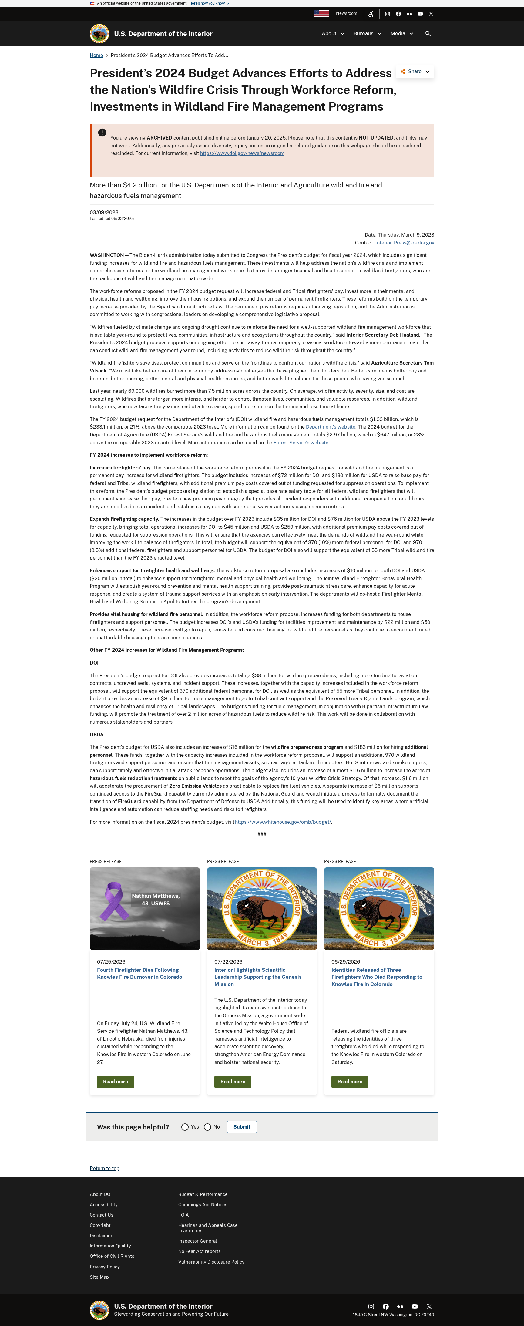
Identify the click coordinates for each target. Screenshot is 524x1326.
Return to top (104, 1168)
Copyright (100, 1225)
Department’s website (330, 427)
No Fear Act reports (199, 1251)
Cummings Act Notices (202, 1204)
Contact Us (101, 1214)
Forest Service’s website (301, 443)
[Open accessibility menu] (371, 14)
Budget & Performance (203, 1194)
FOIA (183, 1214)
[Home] (99, 33)
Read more (115, 1082)
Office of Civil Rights (112, 1256)
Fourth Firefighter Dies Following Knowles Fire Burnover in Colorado (139, 973)
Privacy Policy (105, 1266)
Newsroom (346, 13)
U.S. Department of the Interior (163, 34)
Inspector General (197, 1241)
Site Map (99, 1277)
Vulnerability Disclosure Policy (211, 1261)
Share (415, 71)
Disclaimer (101, 1235)
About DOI (101, 1194)
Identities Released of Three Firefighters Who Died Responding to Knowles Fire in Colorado (376, 977)
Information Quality (110, 1245)
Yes (195, 1127)
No (216, 1127)
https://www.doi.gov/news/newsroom (242, 153)
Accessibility (104, 1204)
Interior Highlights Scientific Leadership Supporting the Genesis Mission (258, 977)
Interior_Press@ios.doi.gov (404, 243)
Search (428, 34)
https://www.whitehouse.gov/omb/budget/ (283, 822)
